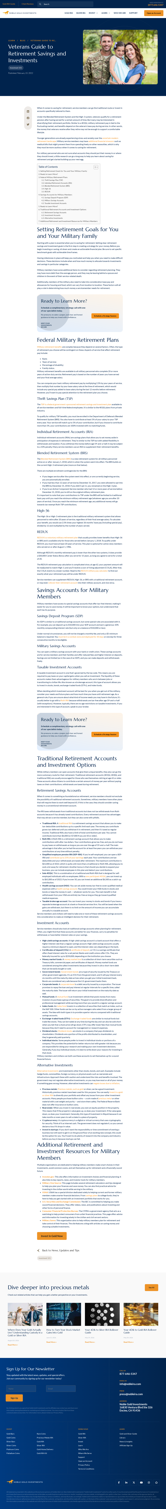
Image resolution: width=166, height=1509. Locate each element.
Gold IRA (40, 1441)
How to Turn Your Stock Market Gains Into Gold (63, 1331)
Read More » (13, 1345)
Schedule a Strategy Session (105, 316)
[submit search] (40, 4)
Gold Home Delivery (45, 1449)
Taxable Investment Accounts (56, 203)
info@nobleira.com (130, 1383)
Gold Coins (10, 1438)
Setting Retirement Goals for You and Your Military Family (63, 171)
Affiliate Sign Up (126, 1445)
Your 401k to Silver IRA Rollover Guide (101, 1331)
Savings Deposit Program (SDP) (56, 198)
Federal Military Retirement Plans (53, 177)
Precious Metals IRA (45, 1438)
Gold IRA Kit (42, 1453)
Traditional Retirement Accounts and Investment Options (63, 209)
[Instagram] (149, 1482)
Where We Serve (85, 1453)
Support (81, 1457)
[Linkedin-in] (126, 1482)
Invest (80, 1441)
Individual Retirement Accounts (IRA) (58, 183)
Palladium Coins (13, 1453)
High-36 (48, 189)
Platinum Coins (12, 1449)
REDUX (47, 192)
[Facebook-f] (119, 1482)
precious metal (105, 1098)
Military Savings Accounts (54, 200)
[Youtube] (141, 1482)
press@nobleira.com (131, 1394)
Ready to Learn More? (49, 174)
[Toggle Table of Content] (95, 167)
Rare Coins (41, 1434)
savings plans (92, 1195)
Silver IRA (41, 1445)
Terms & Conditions (86, 1469)
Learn (80, 1445)
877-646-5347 (128, 1373)
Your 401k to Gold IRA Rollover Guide (140, 1331)
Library (122, 1438)
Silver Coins (11, 1445)
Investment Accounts (52, 215)
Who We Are (83, 1449)
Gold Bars (10, 1434)
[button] (28, 110)
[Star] (156, 1482)
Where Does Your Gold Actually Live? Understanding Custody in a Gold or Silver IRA (25, 1332)
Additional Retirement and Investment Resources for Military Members (69, 221)
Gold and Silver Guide (128, 1434)
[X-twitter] (134, 1482)
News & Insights (126, 1441)
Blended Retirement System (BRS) (57, 186)
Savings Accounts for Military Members (56, 195)
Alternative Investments (54, 218)
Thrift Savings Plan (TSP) (54, 180)
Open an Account (85, 1461)
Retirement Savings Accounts (55, 213)
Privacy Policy (84, 1465)
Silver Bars (10, 1441)
